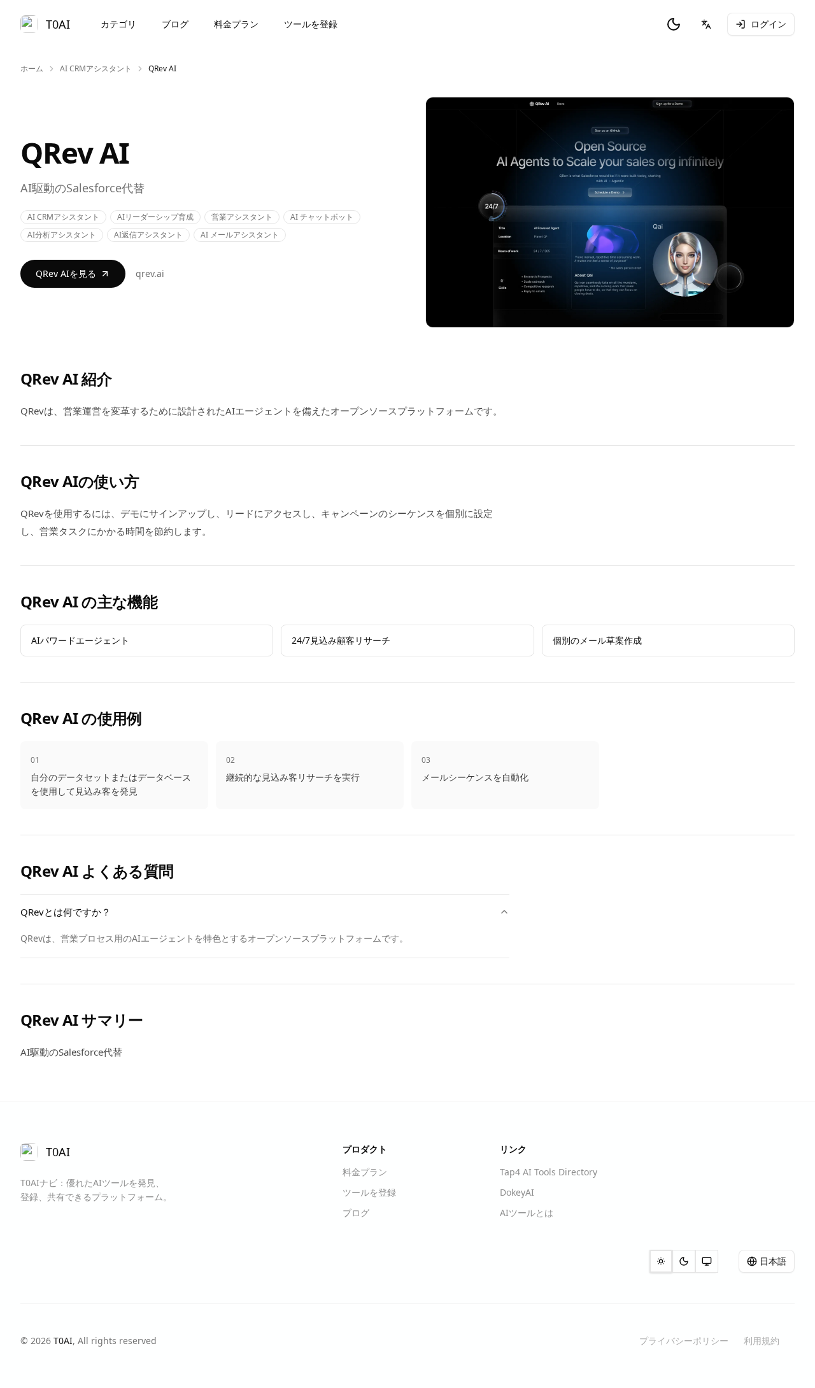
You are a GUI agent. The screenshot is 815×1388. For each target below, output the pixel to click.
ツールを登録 (310, 24)
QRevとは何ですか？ (65, 911)
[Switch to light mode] (660, 1261)
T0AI (63, 1341)
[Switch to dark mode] (673, 24)
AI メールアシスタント (240, 234)
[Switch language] (706, 24)
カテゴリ (118, 24)
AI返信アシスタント (148, 234)
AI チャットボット (321, 216)
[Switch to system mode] (706, 1261)
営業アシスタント (242, 216)
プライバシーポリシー (683, 1341)
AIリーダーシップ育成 (155, 216)
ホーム (31, 69)
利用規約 (761, 1341)
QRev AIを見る (66, 273)
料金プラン (236, 24)
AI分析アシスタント (61, 234)
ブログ (175, 24)
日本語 (773, 1261)
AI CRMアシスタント (96, 69)
